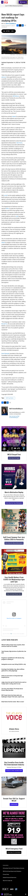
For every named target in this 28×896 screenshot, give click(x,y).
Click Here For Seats (14, 458)
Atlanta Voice (14, 729)
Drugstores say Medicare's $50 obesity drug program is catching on (12, 658)
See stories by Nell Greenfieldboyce (14, 416)
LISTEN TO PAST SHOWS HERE (14, 770)
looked (14, 116)
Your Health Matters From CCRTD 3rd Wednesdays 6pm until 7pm (14, 579)
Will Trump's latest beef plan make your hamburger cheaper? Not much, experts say (12, 696)
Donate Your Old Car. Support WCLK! (14, 800)
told (17, 216)
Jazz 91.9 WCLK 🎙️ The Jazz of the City (12, 633)
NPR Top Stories (9, 398)
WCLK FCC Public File (7, 880)
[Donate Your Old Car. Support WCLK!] (14, 786)
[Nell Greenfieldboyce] (4, 411)
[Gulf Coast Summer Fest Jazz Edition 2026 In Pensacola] (14, 521)
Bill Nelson (16, 96)
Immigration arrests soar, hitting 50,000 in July (13, 664)
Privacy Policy (6, 874)
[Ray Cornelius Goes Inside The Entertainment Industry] (14, 748)
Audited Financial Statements (9, 877)
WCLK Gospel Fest (14, 454)
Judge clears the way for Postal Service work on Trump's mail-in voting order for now (13, 683)
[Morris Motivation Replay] (14, 476)
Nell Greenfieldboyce (11, 23)
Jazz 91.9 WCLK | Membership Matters (14, 5)
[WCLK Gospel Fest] (14, 438)
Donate (23, 2)
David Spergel (5, 353)
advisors (3, 77)
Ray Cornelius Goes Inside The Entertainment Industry (14, 763)
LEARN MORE (14, 804)
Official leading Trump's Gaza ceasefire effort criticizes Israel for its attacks (13, 645)
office (7, 208)
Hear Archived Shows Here (14, 594)
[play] (2, 894)
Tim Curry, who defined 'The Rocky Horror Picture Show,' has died (12, 689)
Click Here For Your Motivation (14, 503)
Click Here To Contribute (14, 852)
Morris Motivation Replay (14, 492)
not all (5, 195)
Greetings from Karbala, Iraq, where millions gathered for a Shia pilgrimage (12, 670)
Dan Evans (19, 143)
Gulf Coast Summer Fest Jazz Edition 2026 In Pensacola (14, 538)
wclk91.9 (25, 633)
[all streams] (26, 894)
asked (3, 242)
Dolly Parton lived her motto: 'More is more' (12, 701)
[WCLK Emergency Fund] (14, 828)
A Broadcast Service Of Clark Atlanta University (13, 868)
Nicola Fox (4, 324)
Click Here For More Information (14, 543)
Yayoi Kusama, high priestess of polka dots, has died (13, 652)
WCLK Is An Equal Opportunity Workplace (12, 871)
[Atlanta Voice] (14, 716)
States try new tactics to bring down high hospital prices (12, 676)
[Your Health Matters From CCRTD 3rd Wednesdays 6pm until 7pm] (14, 561)
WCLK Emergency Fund (14, 849)
